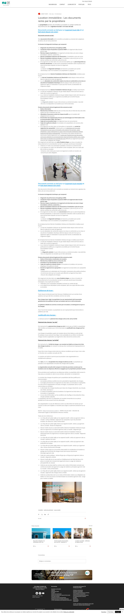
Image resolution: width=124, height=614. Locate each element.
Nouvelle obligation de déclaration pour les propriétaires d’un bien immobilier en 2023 (39, 541)
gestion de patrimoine (48, 510)
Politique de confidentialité (68, 612)
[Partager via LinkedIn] (45, 514)
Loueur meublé (57, 510)
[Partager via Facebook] (38, 514)
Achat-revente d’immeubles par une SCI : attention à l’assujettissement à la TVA (61, 541)
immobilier (40, 510)
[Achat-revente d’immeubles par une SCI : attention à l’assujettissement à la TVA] (62, 533)
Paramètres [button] (103, 612)
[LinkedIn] (37, 593)
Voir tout (90, 525)
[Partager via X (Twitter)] (41, 514)
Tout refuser (110, 612)
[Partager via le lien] (48, 514)
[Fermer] (122, 612)
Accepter (118, 612)
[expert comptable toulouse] (40, 593)
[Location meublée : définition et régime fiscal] (83, 533)
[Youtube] (43, 593)
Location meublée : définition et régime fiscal (82, 541)
